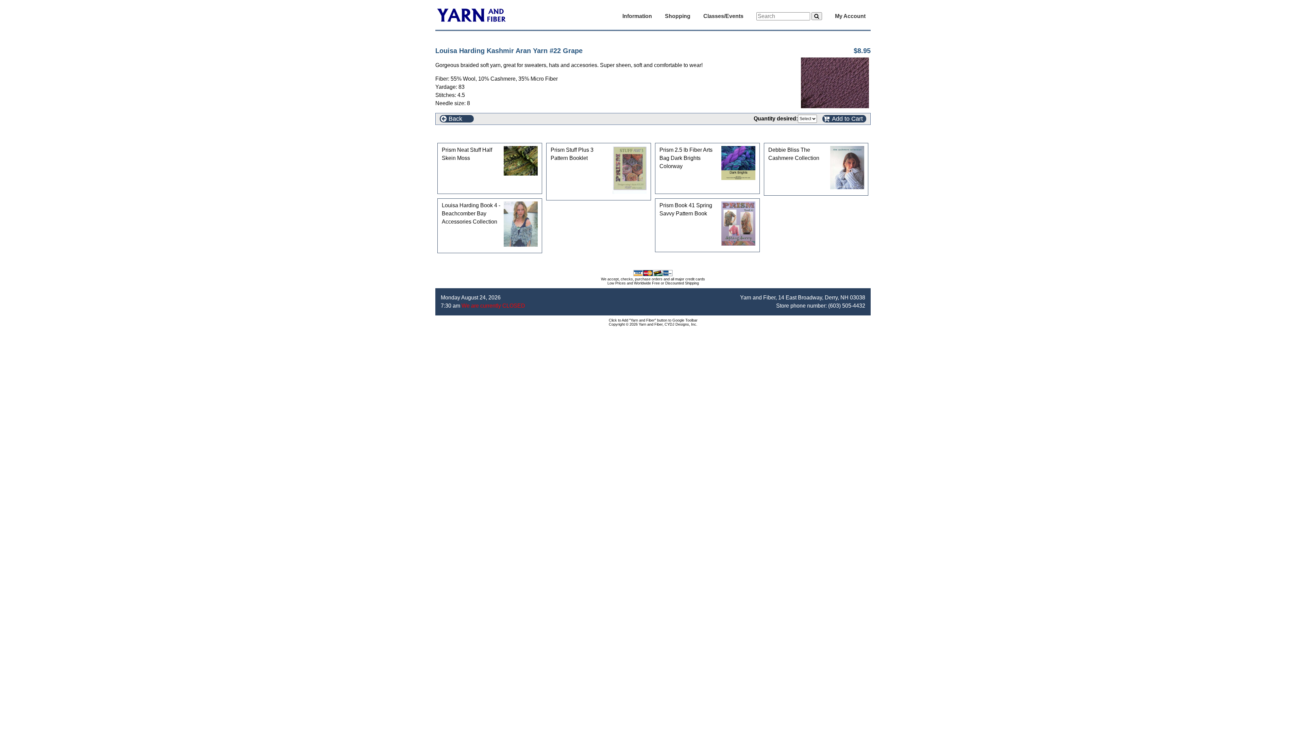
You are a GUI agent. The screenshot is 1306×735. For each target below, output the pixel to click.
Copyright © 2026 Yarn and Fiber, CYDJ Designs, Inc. (653, 324)
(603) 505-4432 (846, 306)
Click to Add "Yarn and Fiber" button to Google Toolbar (653, 320)
